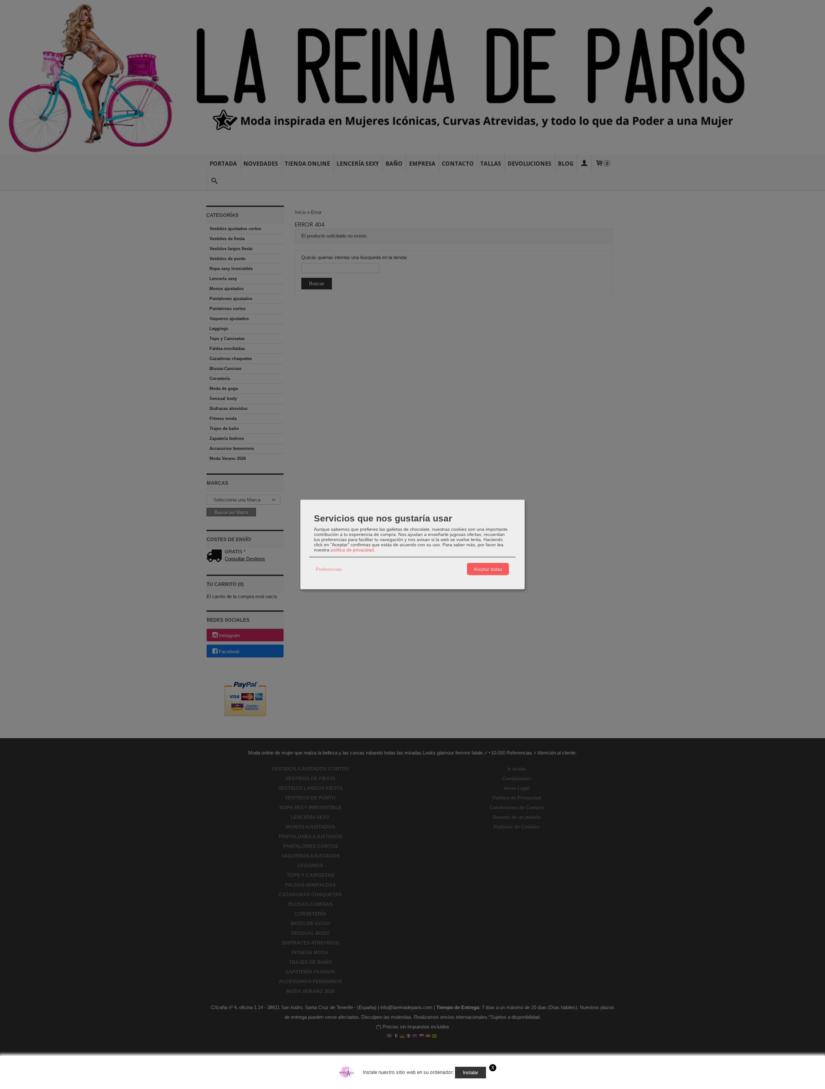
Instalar (470, 1072)
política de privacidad (352, 549)
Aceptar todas (488, 568)
